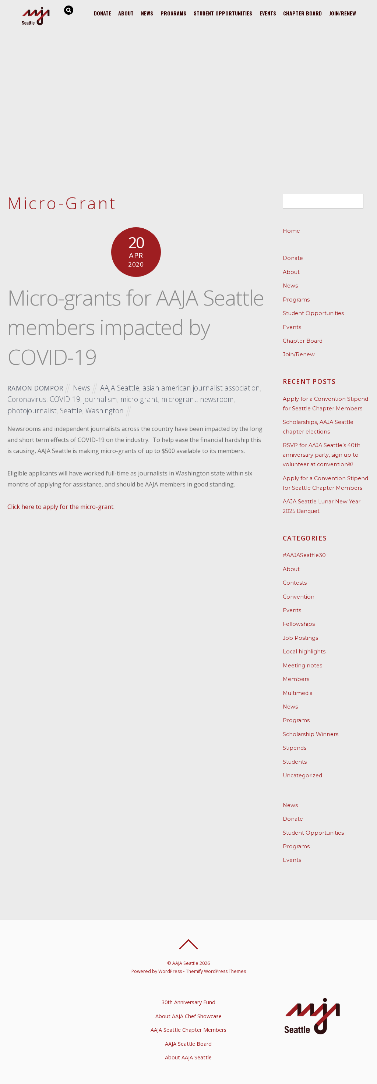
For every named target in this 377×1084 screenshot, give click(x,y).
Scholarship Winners (310, 734)
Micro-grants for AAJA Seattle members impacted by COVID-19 (135, 327)
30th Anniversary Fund (188, 1002)
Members (296, 679)
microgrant (179, 399)
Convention (298, 596)
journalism (100, 399)
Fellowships (299, 624)
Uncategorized (302, 775)
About (126, 13)
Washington (104, 411)
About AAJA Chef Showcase (188, 1016)
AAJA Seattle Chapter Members (188, 1029)
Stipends (294, 748)
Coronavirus (26, 399)
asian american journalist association (201, 388)
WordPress (170, 971)
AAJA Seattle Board (188, 1043)
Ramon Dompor (35, 388)
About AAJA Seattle (188, 1057)
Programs (173, 13)
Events (268, 13)
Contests (295, 583)
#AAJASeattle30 (304, 555)
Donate (102, 13)
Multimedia (298, 693)
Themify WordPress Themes (216, 971)
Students (295, 762)
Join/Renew (342, 13)
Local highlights (304, 651)
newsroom (217, 399)
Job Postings (300, 638)
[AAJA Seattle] (36, 24)
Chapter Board (302, 13)
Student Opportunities (223, 13)
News (147, 13)
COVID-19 (65, 399)
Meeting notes (302, 665)
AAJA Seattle (119, 388)
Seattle (71, 411)
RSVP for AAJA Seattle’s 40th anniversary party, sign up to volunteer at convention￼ (321, 455)
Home (291, 231)
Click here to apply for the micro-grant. (60, 507)
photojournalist (32, 411)
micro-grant (139, 399)
